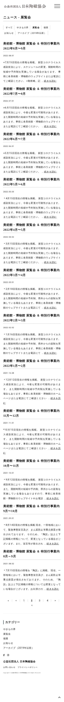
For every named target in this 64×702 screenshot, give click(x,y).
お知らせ (8, 33)
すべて (9, 27)
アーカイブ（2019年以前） (32, 33)
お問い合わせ (9, 667)
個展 (46, 27)
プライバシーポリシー (28, 667)
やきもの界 (22, 27)
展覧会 (26, 17)
